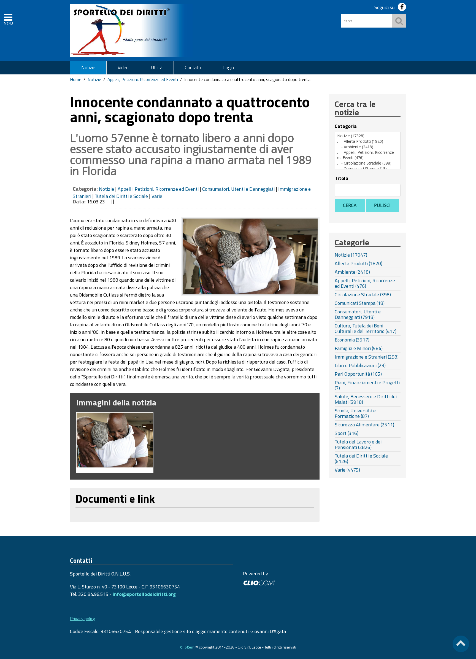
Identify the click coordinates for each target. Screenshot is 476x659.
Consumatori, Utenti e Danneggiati (238, 189)
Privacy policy (82, 618)
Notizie (88, 67)
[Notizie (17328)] (368, 136)
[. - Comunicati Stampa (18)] (368, 168)
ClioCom (187, 647)
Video (123, 67)
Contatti (193, 67)
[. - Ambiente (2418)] (368, 147)
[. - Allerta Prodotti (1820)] (368, 141)
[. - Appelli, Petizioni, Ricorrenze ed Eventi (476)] (368, 155)
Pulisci (382, 205)
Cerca (349, 205)
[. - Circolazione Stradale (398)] (368, 163)
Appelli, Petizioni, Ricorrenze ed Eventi (142, 79)
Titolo (341, 178)
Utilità (157, 67)
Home (75, 79)
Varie (157, 196)
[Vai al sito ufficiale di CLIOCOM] (259, 582)
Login (228, 67)
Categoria (346, 126)
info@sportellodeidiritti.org (144, 594)
